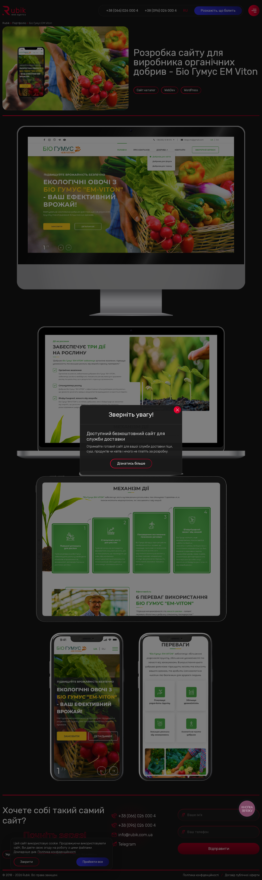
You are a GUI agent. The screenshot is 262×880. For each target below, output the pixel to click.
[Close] (177, 409)
